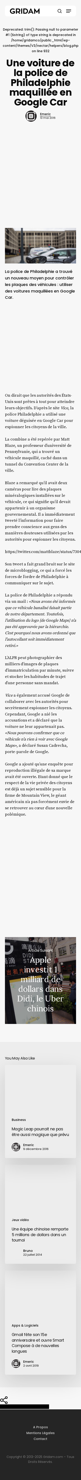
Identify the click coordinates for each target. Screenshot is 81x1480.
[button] (68, 11)
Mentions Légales (40, 1433)
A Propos (40, 1427)
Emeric (45, 114)
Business (19, 1120)
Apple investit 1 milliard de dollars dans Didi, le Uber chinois (40, 980)
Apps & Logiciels (25, 1325)
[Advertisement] (40, 182)
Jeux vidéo (20, 1220)
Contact (40, 1439)
